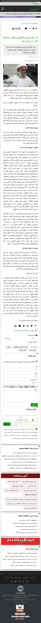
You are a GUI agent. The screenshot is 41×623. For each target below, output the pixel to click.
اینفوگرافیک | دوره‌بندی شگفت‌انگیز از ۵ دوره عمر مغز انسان (20, 459)
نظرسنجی (25, 578)
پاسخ (7, 424)
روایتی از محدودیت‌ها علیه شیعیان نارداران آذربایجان (20, 559)
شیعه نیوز (28, 90)
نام (36, 366)
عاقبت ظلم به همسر (12, 482)
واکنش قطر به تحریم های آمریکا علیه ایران (25, 523)
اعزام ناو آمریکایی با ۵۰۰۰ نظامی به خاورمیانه (22, 553)
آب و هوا (11, 573)
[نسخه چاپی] (13, 28)
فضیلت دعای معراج (17, 486)
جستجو (18, 578)
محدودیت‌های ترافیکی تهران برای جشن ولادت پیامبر (22, 465)
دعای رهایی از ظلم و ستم (29, 482)
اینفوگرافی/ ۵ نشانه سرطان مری (28, 520)
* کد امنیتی (34, 380)
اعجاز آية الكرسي (32, 486)
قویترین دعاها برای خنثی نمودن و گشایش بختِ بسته (22, 499)
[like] (20, 338)
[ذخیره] (19, 28)
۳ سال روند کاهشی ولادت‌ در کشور (25, 562)
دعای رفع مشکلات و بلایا (12, 490)
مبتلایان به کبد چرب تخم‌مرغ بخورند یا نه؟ (25, 453)
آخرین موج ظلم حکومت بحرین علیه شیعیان (24, 462)
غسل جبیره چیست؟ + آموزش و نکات (24, 565)
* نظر (35, 389)
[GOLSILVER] (20, 541)
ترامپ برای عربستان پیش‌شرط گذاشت (26, 532)
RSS (6, 578)
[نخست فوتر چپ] (20, 612)
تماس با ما (31, 573)
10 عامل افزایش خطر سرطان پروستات (26, 526)
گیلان (8, 347)
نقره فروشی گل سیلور (30, 508)
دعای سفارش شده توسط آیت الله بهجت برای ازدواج (22, 504)
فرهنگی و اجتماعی (26, 23)
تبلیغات (32, 578)
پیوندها (18, 573)
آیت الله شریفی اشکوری (21, 347)
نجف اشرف (22, 350)
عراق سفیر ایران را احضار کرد (29, 529)
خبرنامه (12, 578)
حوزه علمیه (33, 350)
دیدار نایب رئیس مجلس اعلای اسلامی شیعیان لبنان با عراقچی (19, 456)
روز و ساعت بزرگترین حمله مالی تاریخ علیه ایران (21, 556)
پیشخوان (35, 23)
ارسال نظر (31, 342)
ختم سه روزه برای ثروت (30, 490)
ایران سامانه (16, 602)
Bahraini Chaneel (31, 495)
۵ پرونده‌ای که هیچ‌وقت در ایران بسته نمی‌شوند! (23, 468)
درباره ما (38, 573)
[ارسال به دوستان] (16, 28)
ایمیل (35, 373)
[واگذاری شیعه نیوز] (20, 17)
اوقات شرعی (3, 573)
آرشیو (24, 573)
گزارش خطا (31, 335)
